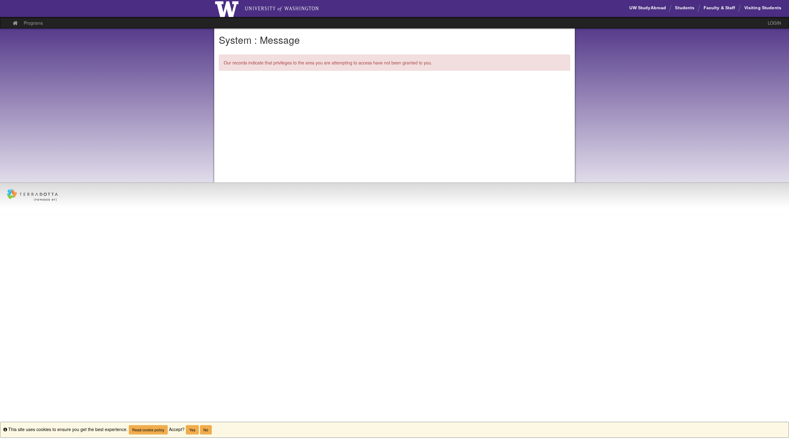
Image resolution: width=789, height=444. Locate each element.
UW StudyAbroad (647, 7)
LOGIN (774, 23)
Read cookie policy (148, 429)
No (205, 429)
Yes (192, 429)
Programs (33, 23)
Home (226, 8)
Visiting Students (762, 7)
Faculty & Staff (719, 7)
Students (684, 7)
